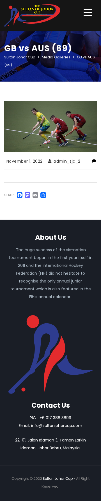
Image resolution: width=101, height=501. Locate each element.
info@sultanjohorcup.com (56, 425)
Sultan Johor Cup (58, 478)
